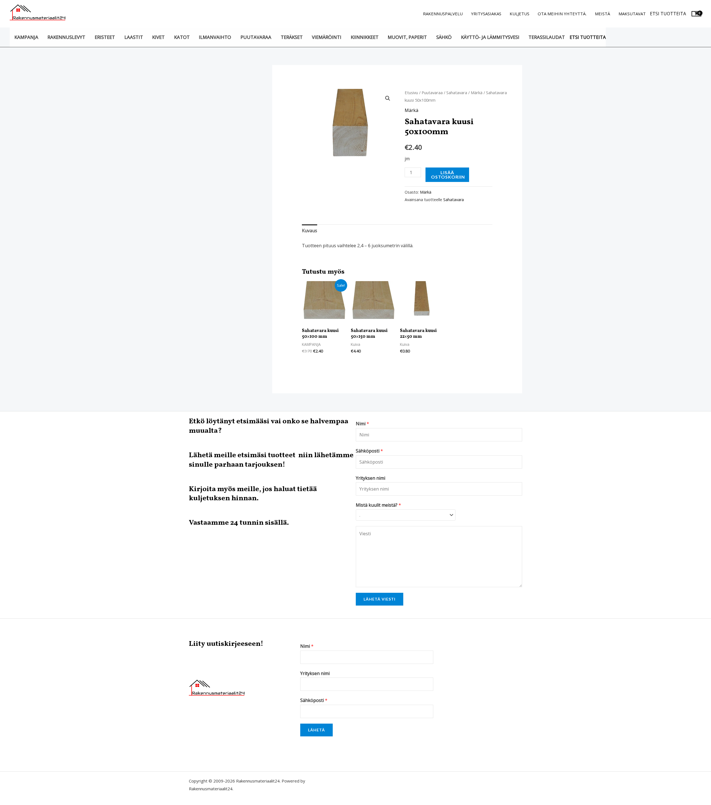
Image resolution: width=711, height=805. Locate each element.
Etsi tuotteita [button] (668, 14)
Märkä (476, 92)
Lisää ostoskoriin (448, 174)
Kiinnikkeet (365, 37)
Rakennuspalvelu (443, 13)
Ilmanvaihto (215, 37)
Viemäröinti (326, 37)
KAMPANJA (26, 37)
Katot (182, 37)
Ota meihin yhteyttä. (562, 13)
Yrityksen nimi (370, 478)
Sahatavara (456, 92)
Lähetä (316, 730)
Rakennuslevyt (66, 37)
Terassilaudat (547, 37)
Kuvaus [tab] (309, 231)
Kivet (158, 37)
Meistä (602, 13)
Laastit (133, 37)
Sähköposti (369, 451)
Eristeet (105, 37)
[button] (388, 98)
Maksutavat (632, 13)
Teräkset (292, 37)
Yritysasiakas (486, 13)
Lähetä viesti (379, 599)
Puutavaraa (256, 37)
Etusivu (411, 92)
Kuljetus (519, 13)
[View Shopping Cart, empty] (696, 13)
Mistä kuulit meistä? (378, 505)
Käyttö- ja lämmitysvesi (490, 37)
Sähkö (444, 37)
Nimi (362, 424)
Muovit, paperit (407, 37)
